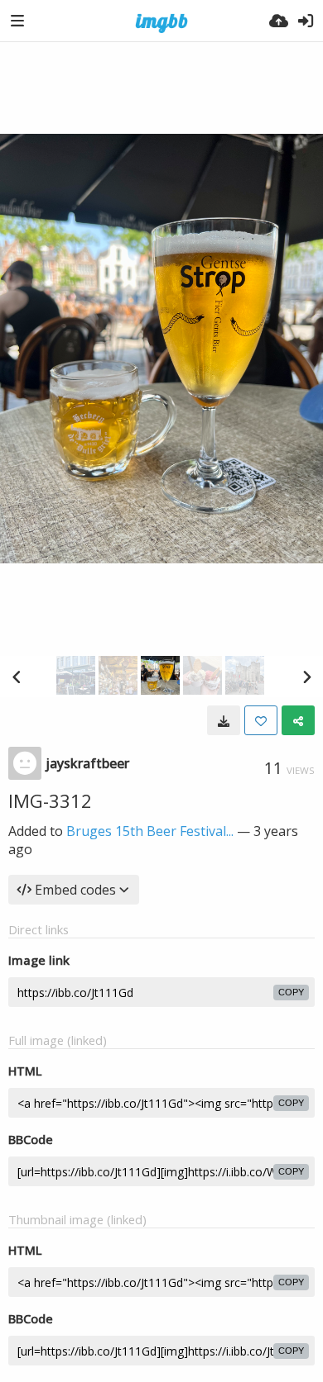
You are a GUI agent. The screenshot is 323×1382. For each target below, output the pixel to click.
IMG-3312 (50, 800)
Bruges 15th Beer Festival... (150, 831)
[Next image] (306, 676)
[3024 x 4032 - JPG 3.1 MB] (223, 720)
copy (291, 992)
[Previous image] (16, 676)
